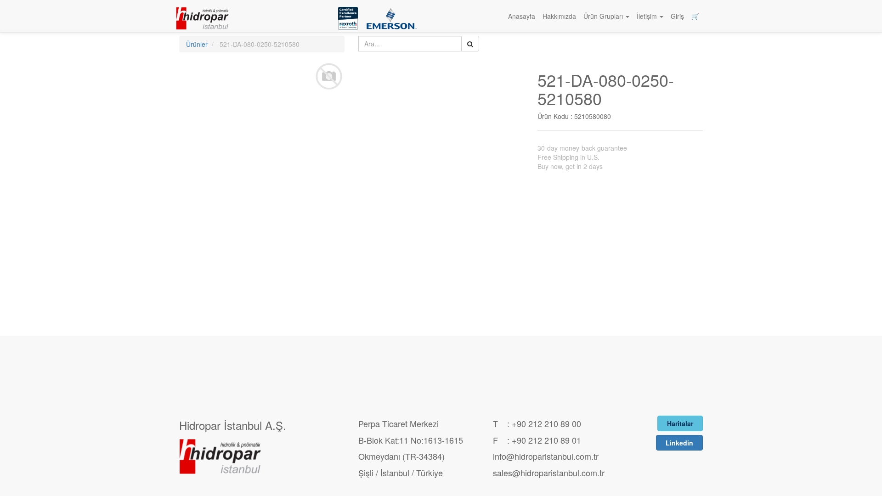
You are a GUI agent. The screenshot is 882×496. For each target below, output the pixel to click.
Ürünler (197, 44)
